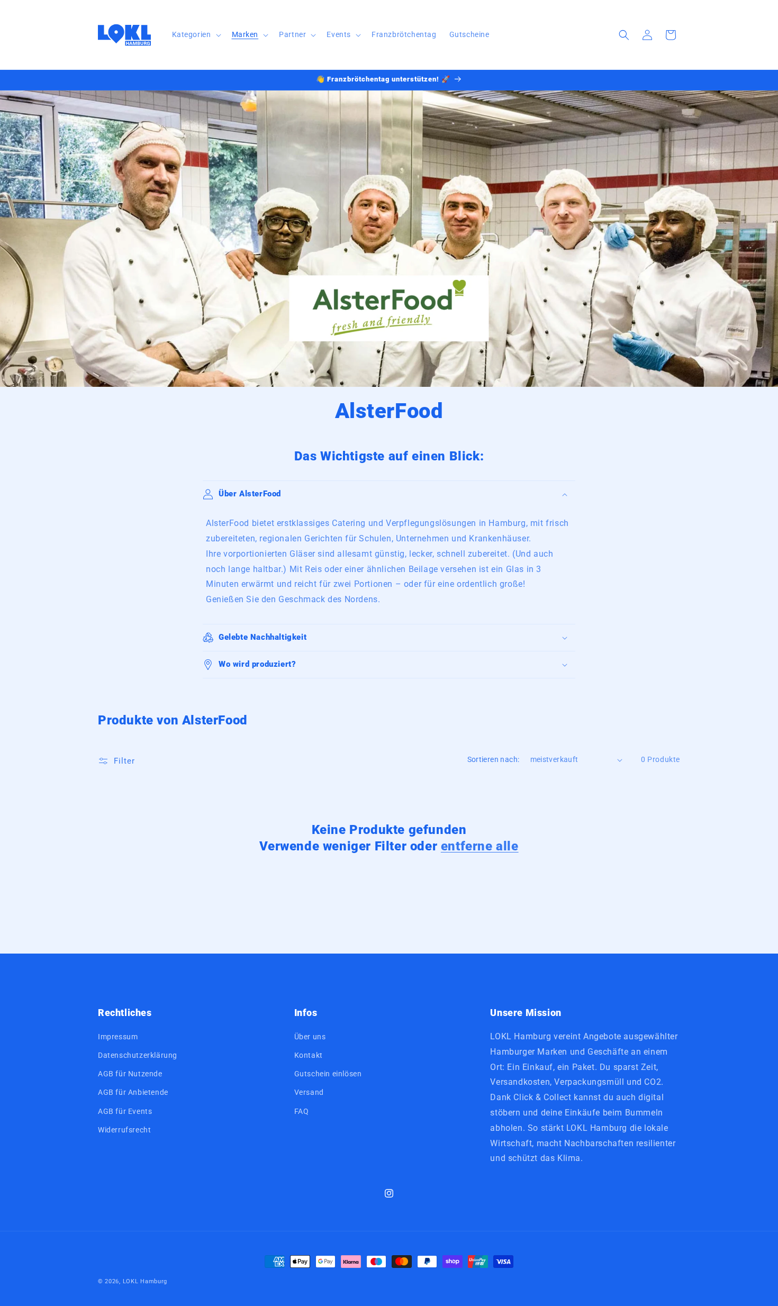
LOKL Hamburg (145, 1281)
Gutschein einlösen (328, 1074)
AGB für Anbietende (133, 1093)
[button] (195, 34)
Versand (309, 1093)
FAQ (301, 1111)
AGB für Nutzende (130, 1074)
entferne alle (480, 846)
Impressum (118, 1036)
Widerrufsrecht (124, 1130)
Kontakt (308, 1055)
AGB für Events (125, 1111)
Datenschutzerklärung (137, 1055)
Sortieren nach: (493, 759)
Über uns (310, 1036)
